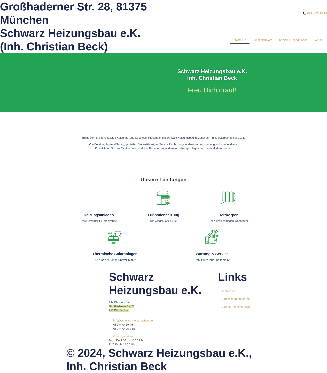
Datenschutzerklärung (235, 299)
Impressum (228, 291)
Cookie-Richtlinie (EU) (235, 306)
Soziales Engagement (293, 40)
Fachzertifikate (262, 40)
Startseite (239, 40)
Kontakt (319, 40)
